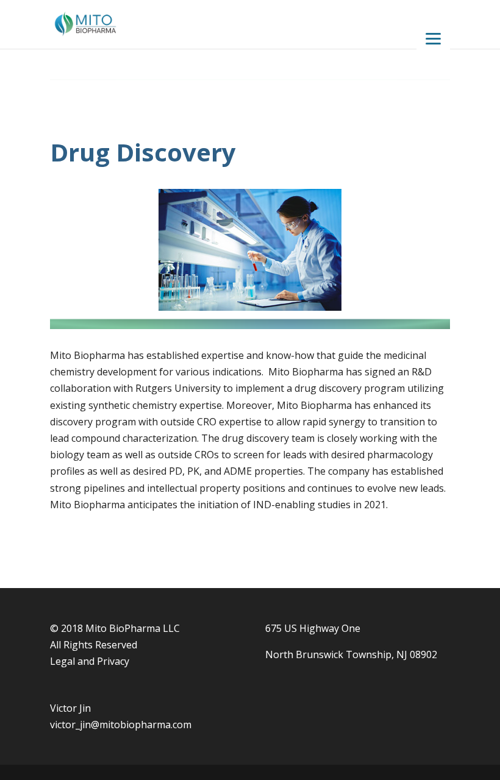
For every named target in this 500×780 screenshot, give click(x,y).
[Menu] (433, 38)
